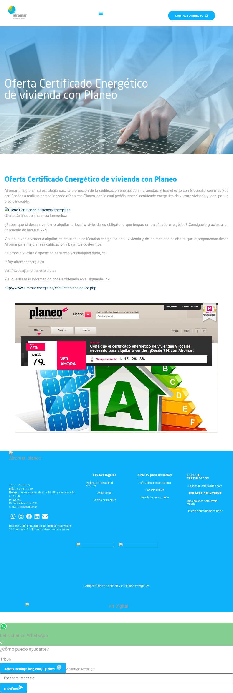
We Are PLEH (15, 593)
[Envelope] (45, 516)
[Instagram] (21, 516)
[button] (100, 13)
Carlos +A (4, 593)
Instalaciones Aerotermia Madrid (202, 502)
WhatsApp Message (80, 668)
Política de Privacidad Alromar (99, 484)
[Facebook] (29, 516)
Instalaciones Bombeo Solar (205, 511)
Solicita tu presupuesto (155, 497)
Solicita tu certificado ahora (205, 486)
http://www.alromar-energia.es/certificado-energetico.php (50, 288)
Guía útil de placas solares (155, 482)
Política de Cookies (104, 500)
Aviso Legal (104, 492)
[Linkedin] (37, 516)
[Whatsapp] (13, 516)
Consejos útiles (154, 490)
